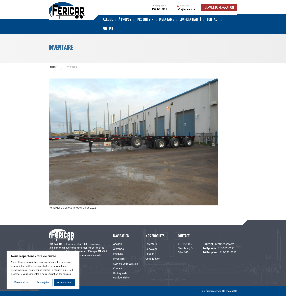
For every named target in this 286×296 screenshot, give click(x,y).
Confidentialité (190, 20)
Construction (152, 258)
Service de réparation (219, 8)
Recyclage (151, 249)
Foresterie (151, 244)
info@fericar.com (224, 244)
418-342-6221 (226, 248)
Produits (143, 20)
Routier (149, 253)
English (108, 29)
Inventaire (166, 20)
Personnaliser (21, 282)
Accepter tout (64, 282)
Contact (213, 20)
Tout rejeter (43, 282)
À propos (125, 20)
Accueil (108, 20)
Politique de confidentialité (121, 275)
